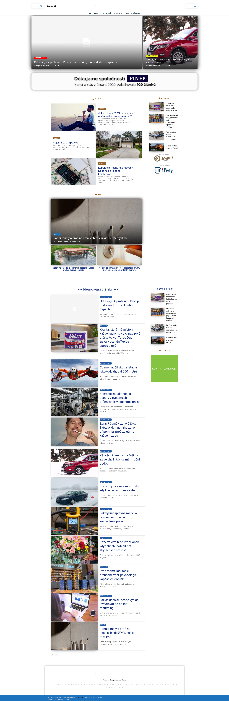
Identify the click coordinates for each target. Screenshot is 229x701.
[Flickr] (84, 684)
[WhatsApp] (106, 687)
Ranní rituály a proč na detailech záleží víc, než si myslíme (117, 633)
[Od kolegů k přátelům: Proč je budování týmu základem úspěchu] (86, 42)
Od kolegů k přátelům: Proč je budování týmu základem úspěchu (75, 62)
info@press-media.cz (41, 65)
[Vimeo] (173, 684)
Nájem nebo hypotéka (65, 142)
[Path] (126, 684)
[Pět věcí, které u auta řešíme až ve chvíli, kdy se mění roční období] (170, 42)
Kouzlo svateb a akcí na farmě (172, 147)
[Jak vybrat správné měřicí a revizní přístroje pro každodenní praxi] (74, 521)
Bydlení (57, 234)
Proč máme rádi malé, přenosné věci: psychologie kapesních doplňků (172, 121)
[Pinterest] (134, 684)
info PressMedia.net (153, 65)
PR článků (79, 697)
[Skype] (147, 684)
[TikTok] (163, 684)
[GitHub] (97, 684)
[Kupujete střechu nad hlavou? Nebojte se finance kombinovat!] (73, 171)
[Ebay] (76, 684)
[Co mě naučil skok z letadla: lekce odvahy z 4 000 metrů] (74, 373)
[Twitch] (168, 684)
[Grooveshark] (100, 684)
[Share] (144, 684)
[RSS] (142, 684)
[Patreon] (129, 684)
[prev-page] (52, 654)
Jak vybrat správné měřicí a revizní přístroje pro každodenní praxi (118, 517)
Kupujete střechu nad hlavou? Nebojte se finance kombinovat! (115, 171)
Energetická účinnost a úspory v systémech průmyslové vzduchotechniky (119, 398)
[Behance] (53, 684)
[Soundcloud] (150, 684)
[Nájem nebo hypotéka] (119, 144)
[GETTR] (95, 684)
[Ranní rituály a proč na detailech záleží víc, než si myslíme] (74, 636)
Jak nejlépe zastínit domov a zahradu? (78, 238)
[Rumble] (139, 684)
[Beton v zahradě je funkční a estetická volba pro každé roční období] (73, 255)
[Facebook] (81, 684)
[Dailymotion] (60, 684)
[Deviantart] (66, 684)
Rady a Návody (40, 58)
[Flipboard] (87, 684)
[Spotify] (152, 684)
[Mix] (115, 684)
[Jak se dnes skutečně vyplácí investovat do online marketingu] (74, 607)
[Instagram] (102, 684)
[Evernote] (79, 684)
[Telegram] (160, 684)
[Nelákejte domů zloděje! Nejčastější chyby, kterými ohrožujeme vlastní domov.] (119, 255)
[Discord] (71, 684)
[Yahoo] (114, 687)
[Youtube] (120, 687)
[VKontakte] (176, 684)
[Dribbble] (74, 684)
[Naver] (121, 684)
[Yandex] (117, 687)
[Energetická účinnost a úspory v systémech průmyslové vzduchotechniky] (74, 402)
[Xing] (122, 687)
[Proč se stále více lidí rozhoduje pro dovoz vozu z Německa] (156, 135)
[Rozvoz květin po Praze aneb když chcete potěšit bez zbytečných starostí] (74, 550)
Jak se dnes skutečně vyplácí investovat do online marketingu (119, 604)
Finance (102, 109)
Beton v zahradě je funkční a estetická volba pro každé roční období (73, 269)
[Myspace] (118, 684)
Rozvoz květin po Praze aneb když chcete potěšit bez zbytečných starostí (119, 546)
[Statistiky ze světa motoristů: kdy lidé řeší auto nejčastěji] (74, 492)
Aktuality (103, 325)
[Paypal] (131, 684)
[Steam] (157, 684)
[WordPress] (112, 687)
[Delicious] (63, 684)
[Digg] (68, 684)
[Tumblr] (165, 684)
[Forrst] (89, 684)
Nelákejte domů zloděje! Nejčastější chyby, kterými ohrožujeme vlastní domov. (119, 269)
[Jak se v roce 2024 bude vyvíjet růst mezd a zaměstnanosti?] (73, 117)
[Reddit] (136, 684)
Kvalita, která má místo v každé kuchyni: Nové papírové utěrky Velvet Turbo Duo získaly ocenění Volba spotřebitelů (120, 337)
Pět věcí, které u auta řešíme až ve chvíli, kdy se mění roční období (120, 459)
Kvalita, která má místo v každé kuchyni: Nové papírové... (171, 299)
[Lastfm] (105, 684)
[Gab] (92, 684)
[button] (52, 5)
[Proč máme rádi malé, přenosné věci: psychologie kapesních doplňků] (156, 118)
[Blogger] (55, 684)
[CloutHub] (58, 684)
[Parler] (123, 684)
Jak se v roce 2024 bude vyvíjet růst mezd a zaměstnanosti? (116, 115)
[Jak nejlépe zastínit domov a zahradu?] (96, 221)
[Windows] (109, 687)
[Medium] (113, 684)
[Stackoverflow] (155, 684)
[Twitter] (171, 684)
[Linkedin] (108, 684)
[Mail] (110, 684)
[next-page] (56, 654)
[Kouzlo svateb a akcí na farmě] (156, 147)
